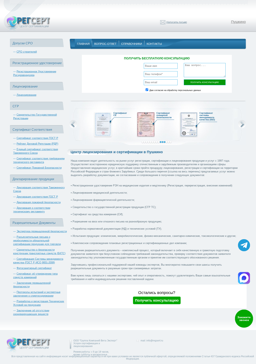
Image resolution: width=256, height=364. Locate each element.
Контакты (154, 43)
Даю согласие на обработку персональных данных (175, 90)
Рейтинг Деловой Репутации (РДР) (37, 143)
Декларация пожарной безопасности (39, 202)
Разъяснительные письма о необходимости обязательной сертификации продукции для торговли (37, 240)
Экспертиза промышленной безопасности (42, 231)
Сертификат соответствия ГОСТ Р (37, 138)
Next (242, 124)
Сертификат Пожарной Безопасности (39, 167)
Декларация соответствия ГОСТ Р (37, 196)
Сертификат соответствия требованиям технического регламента (213, 117)
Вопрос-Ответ (105, 43)
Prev (73, 124)
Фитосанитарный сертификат (34, 268)
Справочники (131, 43)
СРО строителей (27, 51)
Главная (83, 43)
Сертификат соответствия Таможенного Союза (170, 116)
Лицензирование (26, 94)
